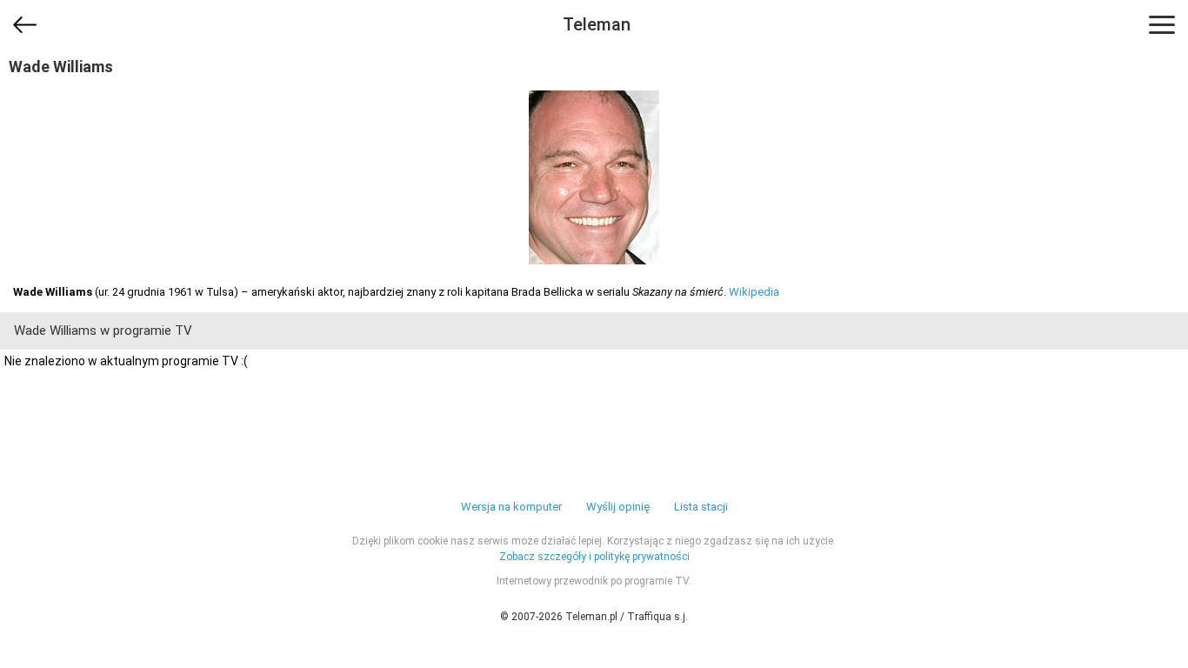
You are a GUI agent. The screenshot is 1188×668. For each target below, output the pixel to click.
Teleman (597, 24)
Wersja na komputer (511, 506)
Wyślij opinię (618, 506)
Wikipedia (754, 291)
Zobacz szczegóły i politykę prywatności (594, 557)
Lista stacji (701, 506)
